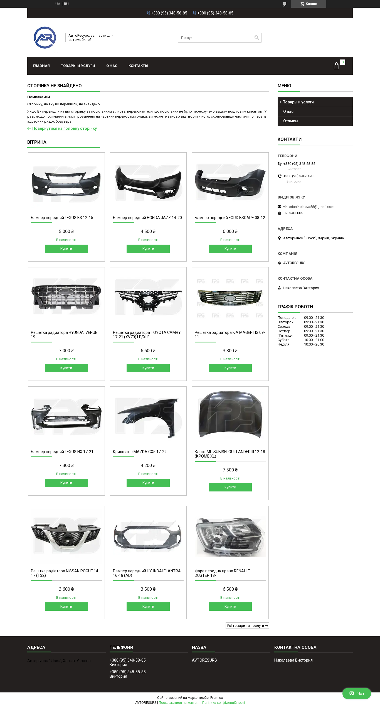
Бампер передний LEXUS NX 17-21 (62, 451)
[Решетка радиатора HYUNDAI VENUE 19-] (66, 298)
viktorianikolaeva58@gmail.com (308, 207)
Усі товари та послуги (245, 625)
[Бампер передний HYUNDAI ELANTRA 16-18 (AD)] (148, 536)
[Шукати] (256, 38)
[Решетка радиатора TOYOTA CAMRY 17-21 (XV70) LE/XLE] (148, 298)
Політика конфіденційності (223, 703)
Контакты (138, 66)
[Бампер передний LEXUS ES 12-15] (66, 183)
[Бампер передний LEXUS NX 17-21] (66, 417)
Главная (41, 66)
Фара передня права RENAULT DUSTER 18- (222, 573)
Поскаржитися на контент (179, 703)
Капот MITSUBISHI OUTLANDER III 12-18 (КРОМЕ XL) (230, 453)
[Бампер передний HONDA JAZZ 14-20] (148, 183)
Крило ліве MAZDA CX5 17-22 (140, 451)
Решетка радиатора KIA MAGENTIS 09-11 (230, 334)
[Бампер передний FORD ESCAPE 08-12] (230, 183)
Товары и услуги (78, 66)
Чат (360, 693)
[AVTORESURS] (44, 37)
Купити (66, 249)
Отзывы (290, 121)
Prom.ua (216, 698)
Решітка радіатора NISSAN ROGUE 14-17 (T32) (65, 573)
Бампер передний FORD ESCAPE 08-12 (230, 217)
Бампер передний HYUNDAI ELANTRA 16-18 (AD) (147, 573)
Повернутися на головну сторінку (64, 128)
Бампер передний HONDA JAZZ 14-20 (147, 217)
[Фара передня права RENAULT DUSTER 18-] (230, 536)
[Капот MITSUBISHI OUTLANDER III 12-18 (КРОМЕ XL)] (230, 417)
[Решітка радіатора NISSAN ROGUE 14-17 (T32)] (66, 536)
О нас (111, 66)
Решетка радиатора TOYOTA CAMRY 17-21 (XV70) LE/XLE (147, 334)
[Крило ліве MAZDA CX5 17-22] (148, 417)
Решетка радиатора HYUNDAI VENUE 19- (64, 334)
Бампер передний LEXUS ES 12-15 (62, 217)
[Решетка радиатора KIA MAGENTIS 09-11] (230, 298)
